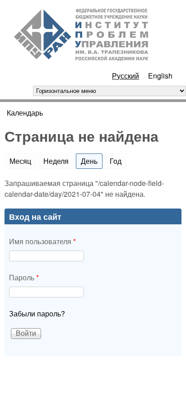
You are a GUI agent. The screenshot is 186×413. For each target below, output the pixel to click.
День (91, 161)
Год (115, 161)
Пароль (24, 277)
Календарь (25, 112)
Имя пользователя (42, 241)
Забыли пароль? (37, 313)
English (160, 75)
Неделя (56, 161)
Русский (125, 75)
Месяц (20, 161)
